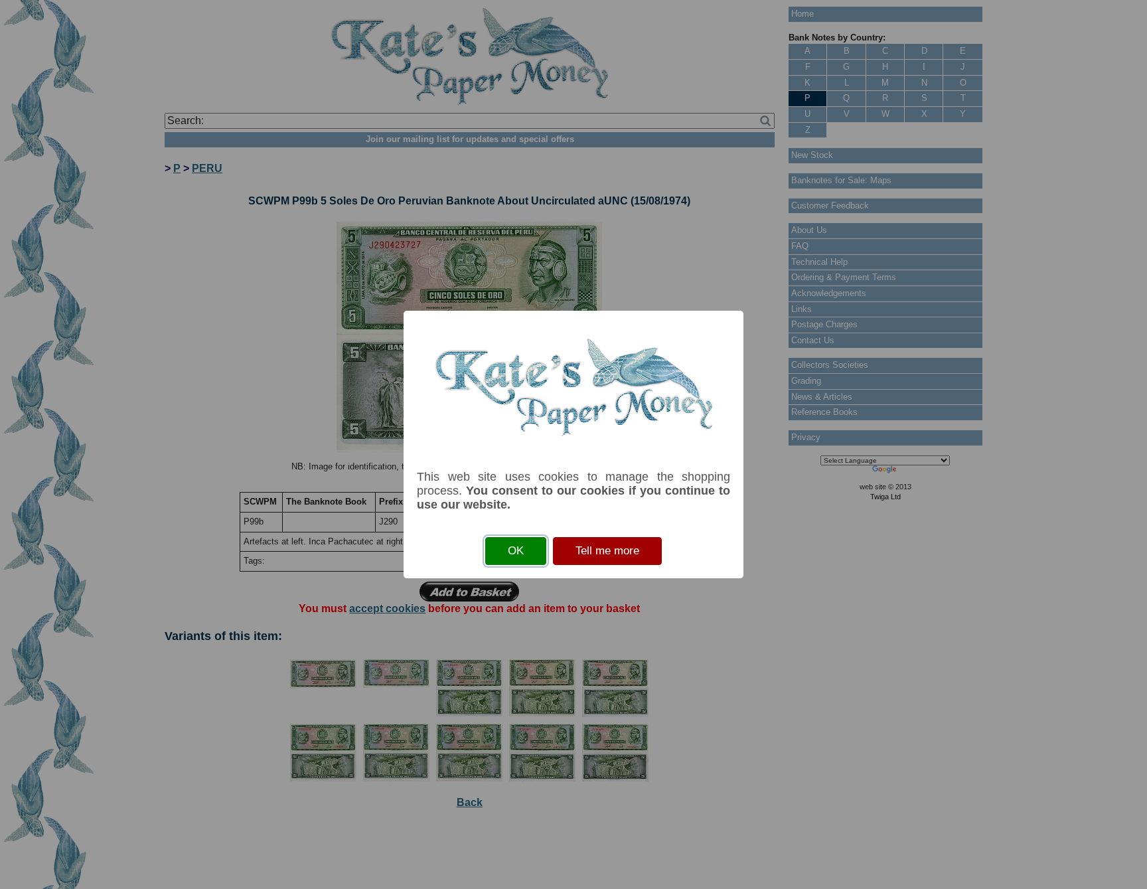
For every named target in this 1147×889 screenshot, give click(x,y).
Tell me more (607, 550)
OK (516, 550)
